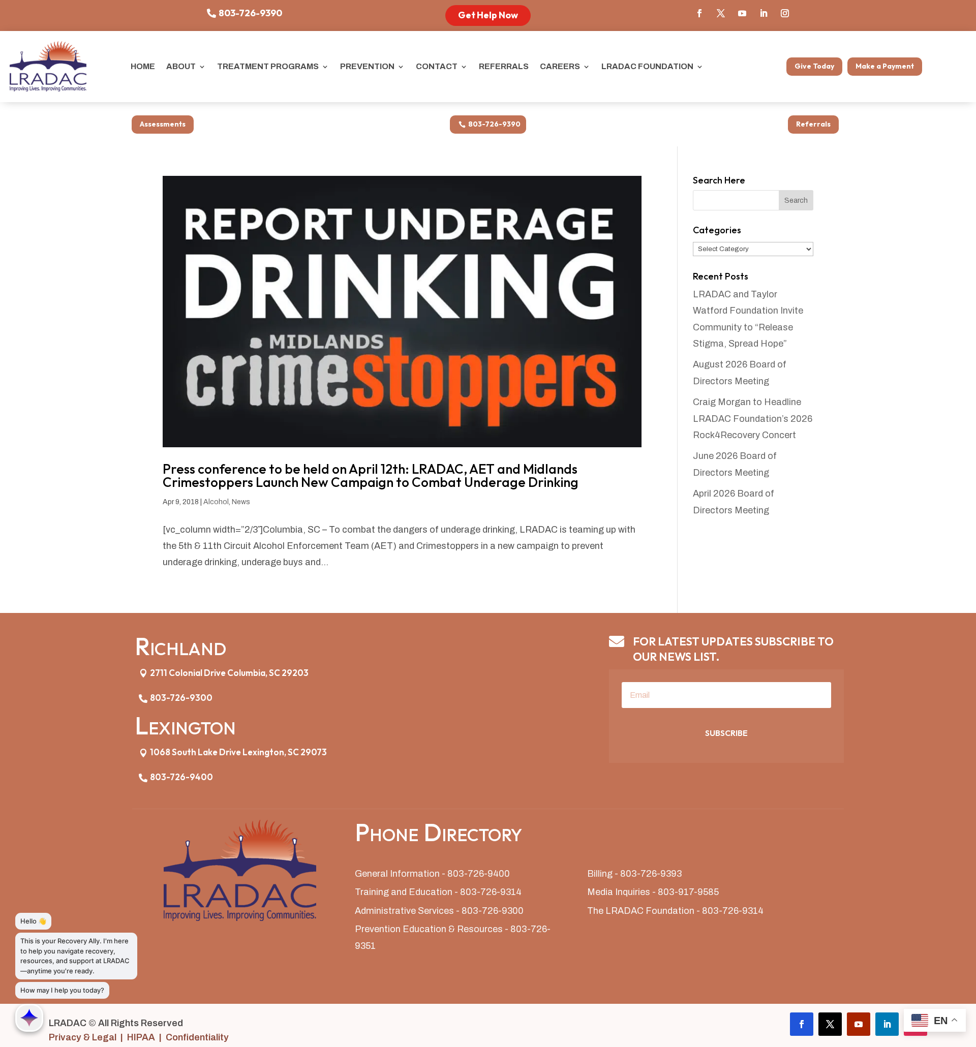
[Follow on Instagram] (785, 13)
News (241, 502)
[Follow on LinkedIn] (763, 13)
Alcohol (216, 502)
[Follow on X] (721, 13)
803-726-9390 (250, 13)
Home (143, 66)
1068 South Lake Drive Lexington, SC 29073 (238, 752)
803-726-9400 (181, 777)
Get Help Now (488, 15)
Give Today (814, 66)
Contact (437, 66)
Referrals (504, 66)
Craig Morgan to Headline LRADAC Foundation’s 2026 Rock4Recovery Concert (752, 418)
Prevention (367, 66)
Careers (560, 66)
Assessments (163, 124)
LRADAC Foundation (647, 66)
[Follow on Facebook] (699, 13)
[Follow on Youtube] (742, 13)
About (181, 66)
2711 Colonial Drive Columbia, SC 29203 (229, 672)
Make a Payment (885, 66)
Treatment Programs (268, 66)
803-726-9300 (181, 697)
